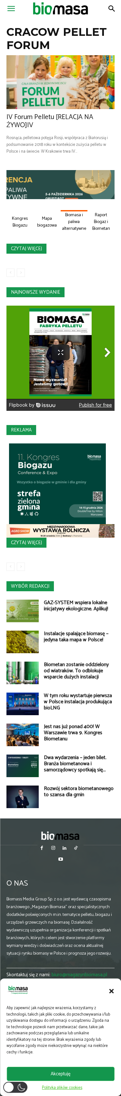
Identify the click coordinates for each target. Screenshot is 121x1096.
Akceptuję (60, 1074)
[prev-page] (10, 273)
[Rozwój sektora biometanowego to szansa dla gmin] (22, 797)
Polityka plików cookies (62, 1087)
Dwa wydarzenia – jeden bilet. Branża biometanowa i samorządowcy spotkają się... (75, 763)
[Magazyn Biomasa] (61, 835)
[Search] (112, 8)
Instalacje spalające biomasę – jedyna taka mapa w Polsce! (76, 636)
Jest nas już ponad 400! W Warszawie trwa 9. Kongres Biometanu (73, 732)
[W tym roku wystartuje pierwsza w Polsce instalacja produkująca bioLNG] (22, 704)
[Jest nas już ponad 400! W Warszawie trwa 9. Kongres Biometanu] (22, 735)
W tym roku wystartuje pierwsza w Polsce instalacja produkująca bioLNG (78, 701)
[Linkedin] (65, 849)
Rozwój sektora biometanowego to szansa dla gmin (79, 791)
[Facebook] (42, 849)
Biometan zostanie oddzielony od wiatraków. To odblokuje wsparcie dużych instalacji (76, 670)
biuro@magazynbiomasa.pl (79, 975)
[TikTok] (76, 849)
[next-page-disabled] (21, 273)
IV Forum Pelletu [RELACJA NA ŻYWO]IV (49, 121)
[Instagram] (53, 849)
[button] (111, 991)
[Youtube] (60, 860)
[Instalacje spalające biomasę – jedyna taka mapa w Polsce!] (22, 642)
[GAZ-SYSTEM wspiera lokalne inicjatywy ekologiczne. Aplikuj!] (22, 611)
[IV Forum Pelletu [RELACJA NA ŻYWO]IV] (60, 82)
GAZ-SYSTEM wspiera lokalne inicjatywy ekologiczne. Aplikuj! (76, 605)
